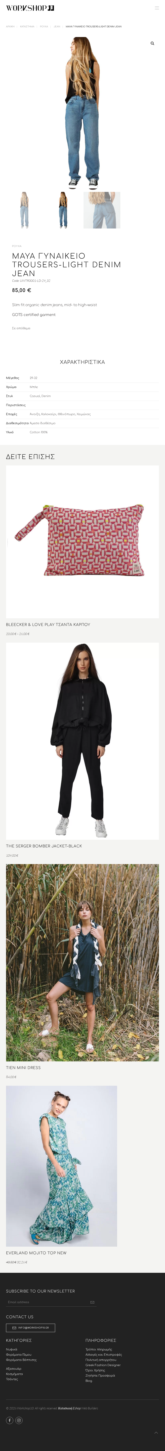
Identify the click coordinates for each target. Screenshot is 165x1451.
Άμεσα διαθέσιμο (43, 423)
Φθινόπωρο (66, 414)
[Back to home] (30, 8)
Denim (46, 396)
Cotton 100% (38, 432)
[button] (157, 8)
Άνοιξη (35, 414)
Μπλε (34, 387)
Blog (89, 1380)
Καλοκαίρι (48, 414)
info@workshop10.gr (33, 1327)
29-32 (33, 378)
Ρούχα (17, 246)
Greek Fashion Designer (103, 1365)
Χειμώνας (84, 414)
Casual (35, 396)
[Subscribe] (92, 1302)
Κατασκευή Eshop (69, 1408)
